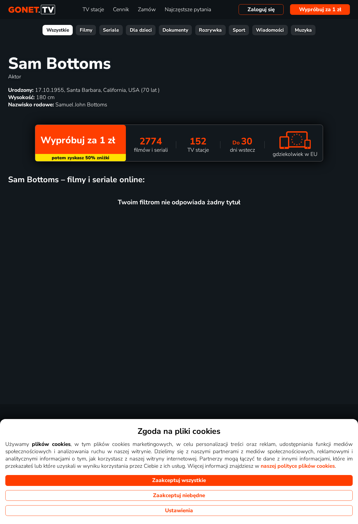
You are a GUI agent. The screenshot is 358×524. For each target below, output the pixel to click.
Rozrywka (210, 30)
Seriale (111, 30)
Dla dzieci (141, 30)
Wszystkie (57, 30)
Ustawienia (179, 510)
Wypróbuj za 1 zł (320, 9)
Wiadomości (270, 30)
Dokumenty (175, 30)
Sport (239, 30)
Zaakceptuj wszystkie (179, 480)
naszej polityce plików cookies (298, 466)
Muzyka (303, 30)
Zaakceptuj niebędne (179, 495)
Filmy (86, 30)
